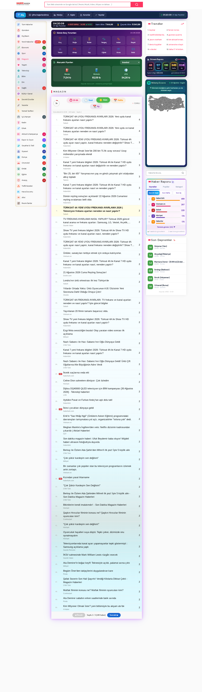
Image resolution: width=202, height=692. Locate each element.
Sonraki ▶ (114, 615)
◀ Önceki (79, 615)
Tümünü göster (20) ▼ (166, 227)
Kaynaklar (153, 187)
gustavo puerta (175, 35)
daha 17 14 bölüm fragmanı (180, 49)
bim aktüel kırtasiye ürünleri (180, 40)
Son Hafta (166, 193)
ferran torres (173, 30)
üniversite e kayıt (175, 44)
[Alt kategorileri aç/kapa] (44, 42)
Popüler (166, 187)
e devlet (153, 49)
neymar (152, 30)
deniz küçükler (155, 44)
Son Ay (178, 193)
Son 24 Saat (153, 193)
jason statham (156, 40)
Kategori (179, 187)
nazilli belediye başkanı (158, 35)
